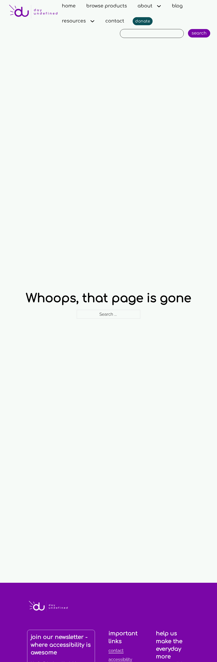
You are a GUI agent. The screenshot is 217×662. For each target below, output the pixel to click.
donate (142, 21)
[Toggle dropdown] (158, 6)
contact (114, 21)
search (199, 33)
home (69, 5)
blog (177, 5)
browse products (106, 5)
